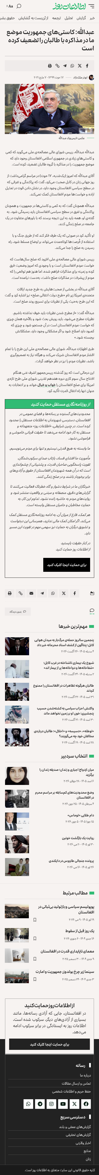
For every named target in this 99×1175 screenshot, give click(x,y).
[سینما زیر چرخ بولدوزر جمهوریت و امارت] (17, 976)
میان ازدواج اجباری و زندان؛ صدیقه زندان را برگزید (66, 772)
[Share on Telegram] (65, 66)
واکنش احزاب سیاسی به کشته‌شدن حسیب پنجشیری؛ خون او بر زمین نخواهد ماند (65, 710)
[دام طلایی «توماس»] (17, 821)
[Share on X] (79, 66)
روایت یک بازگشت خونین (78, 838)
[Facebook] (86, 1104)
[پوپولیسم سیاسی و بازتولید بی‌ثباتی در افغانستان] (17, 911)
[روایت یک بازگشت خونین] (17, 844)
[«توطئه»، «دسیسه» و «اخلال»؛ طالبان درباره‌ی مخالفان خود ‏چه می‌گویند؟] (17, 737)
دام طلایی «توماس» (81, 815)
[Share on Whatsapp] (72, 66)
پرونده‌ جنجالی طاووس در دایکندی (71, 860)
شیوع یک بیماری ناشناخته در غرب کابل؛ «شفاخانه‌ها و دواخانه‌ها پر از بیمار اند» (68, 665)
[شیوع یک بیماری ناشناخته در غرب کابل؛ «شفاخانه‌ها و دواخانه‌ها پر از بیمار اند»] (17, 669)
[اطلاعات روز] (69, 6)
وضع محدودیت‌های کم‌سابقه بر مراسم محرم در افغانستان (64, 795)
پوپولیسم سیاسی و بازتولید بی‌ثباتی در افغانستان (66, 909)
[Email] (31, 593)
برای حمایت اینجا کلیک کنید (66, 564)
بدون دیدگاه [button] (16, 611)
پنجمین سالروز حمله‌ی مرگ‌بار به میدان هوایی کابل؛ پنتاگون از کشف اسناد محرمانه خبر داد (64, 642)
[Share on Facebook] (87, 66)
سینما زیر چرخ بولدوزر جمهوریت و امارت (65, 971)
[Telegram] (40, 1104)
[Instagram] (51, 1104)
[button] (90, 6)
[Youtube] (63, 1104)
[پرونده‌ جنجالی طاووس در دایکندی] (17, 867)
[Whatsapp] (28, 1104)
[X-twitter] (74, 1104)
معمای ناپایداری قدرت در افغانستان (67, 951)
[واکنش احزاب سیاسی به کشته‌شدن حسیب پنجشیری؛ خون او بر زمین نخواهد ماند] (17, 715)
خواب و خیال (46, 384)
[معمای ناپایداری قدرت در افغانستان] (17, 955)
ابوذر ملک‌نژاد (80, 77)
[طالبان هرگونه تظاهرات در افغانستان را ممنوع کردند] (17, 692)
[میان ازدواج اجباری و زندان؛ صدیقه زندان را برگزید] (17, 776)
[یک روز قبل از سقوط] (17, 935)
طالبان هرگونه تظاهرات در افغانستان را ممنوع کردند (63, 688)
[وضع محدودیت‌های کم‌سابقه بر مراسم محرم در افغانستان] (17, 799)
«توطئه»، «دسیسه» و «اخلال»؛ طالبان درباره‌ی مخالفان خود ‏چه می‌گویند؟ (64, 733)
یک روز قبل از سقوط (79, 930)
